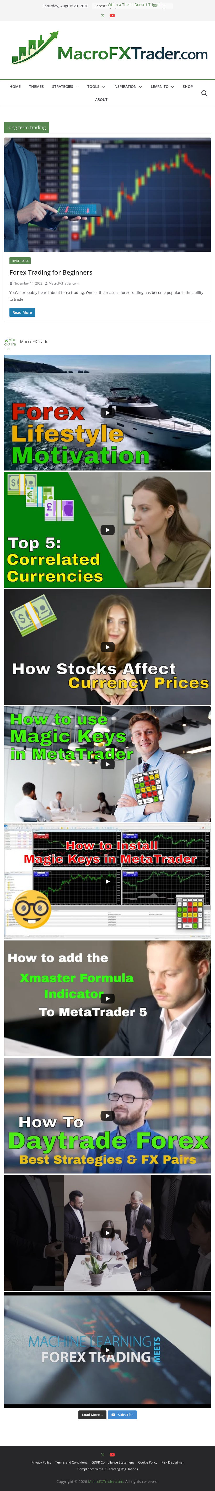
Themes (36, 86)
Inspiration (125, 86)
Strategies (62, 86)
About (101, 99)
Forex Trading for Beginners (51, 272)
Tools (93, 86)
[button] (76, 87)
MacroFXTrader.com (64, 283)
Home (15, 86)
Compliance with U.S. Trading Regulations (107, 1469)
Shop (188, 86)
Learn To (160, 86)
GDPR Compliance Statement (113, 1462)
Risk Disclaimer (173, 1462)
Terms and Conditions (71, 1462)
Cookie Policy (147, 1462)
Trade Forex (20, 261)
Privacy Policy (41, 1462)
